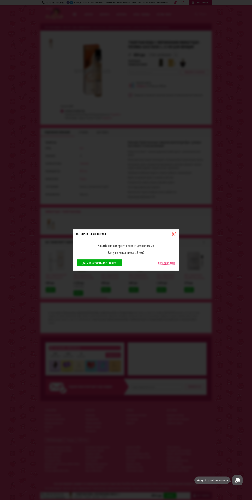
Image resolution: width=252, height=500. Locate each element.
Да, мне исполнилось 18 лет (99, 263)
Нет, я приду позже (166, 262)
